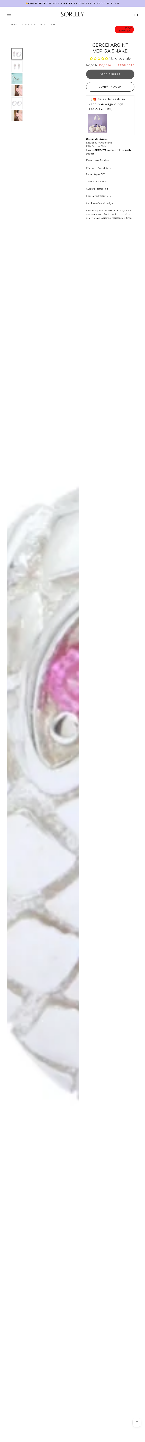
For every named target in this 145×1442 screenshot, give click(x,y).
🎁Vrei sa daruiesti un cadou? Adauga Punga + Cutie (107, 104)
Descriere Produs (97, 160)
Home (14, 25)
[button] (9, 14)
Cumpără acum (110, 86)
